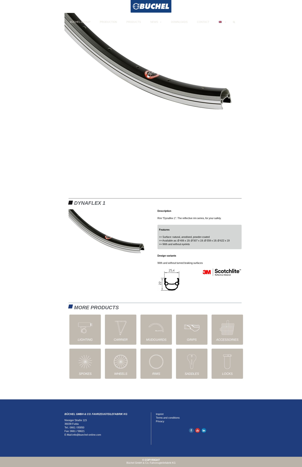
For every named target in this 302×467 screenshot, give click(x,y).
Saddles (192, 373)
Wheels (120, 373)
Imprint (159, 414)
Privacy (160, 421)
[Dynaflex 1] (151, 99)
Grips (192, 339)
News (154, 22)
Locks (227, 373)
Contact (203, 22)
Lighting (85, 339)
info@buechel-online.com (86, 434)
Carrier (121, 339)
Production (108, 22)
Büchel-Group (80, 22)
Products (133, 22)
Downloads (179, 22)
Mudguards (156, 339)
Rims (156, 373)
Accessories (227, 339)
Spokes (85, 373)
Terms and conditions (168, 417)
